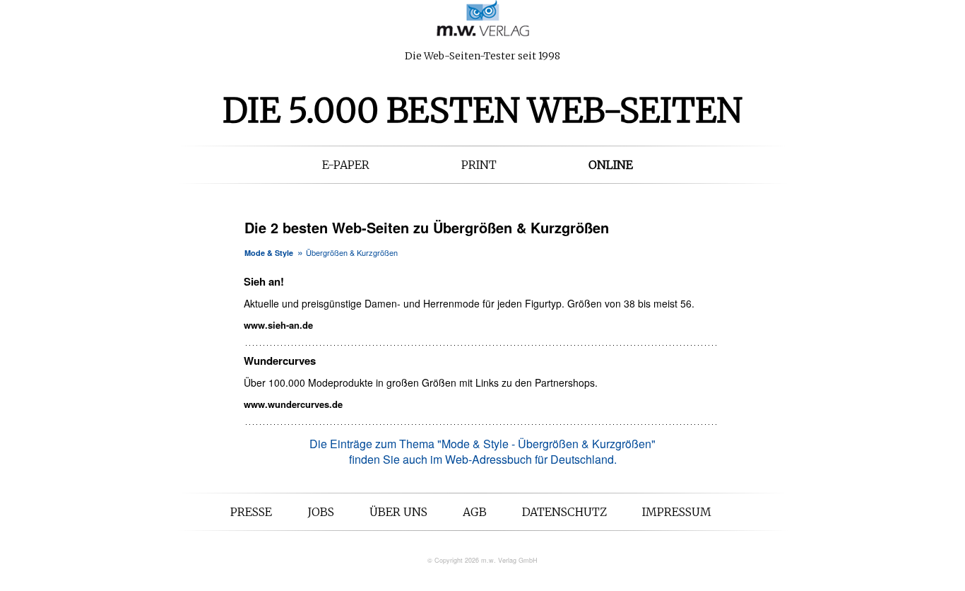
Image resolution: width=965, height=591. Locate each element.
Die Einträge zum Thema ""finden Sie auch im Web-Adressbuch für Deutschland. (482, 451)
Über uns (398, 512)
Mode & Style (268, 252)
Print (479, 165)
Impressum (676, 512)
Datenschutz (564, 512)
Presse (251, 512)
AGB (475, 512)
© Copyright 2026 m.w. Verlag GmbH (482, 560)
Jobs (320, 512)
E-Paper (345, 165)
